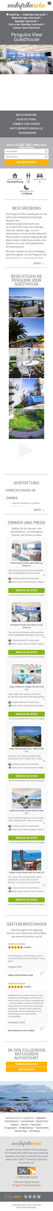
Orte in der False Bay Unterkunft (26, 24)
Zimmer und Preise (26, 124)
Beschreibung (26, 114)
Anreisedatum (46, 151)
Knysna (24, 1124)
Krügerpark (10, 1127)
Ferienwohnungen (26, 1064)
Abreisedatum (46, 157)
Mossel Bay (21, 1131)
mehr (37, 263)
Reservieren (27, 133)
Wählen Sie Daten (26, 590)
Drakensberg (26, 1127)
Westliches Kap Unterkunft (26, 17)
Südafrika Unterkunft (34, 14)
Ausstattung (26, 119)
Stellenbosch (11, 1121)
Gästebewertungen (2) (26, 128)
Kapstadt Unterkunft (26, 21)
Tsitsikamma (42, 1127)
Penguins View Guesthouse (26, 1185)
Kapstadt (41, 1118)
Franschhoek (27, 1121)
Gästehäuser (26, 1069)
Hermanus (34, 1131)
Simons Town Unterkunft (26, 27)
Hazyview (36, 1124)
